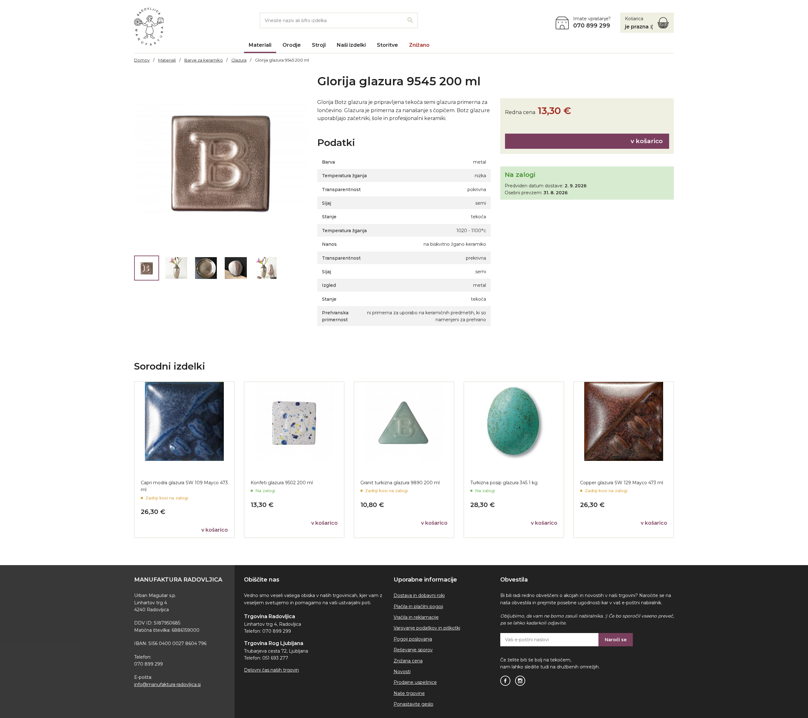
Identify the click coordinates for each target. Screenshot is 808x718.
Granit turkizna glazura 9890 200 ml (400, 483)
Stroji (319, 45)
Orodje (291, 45)
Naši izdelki (351, 45)
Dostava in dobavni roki (419, 595)
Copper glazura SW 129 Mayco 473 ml (621, 483)
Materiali (260, 45)
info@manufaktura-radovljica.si (167, 684)
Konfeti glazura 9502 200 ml (282, 483)
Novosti (402, 671)
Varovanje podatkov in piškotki (427, 628)
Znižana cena (408, 661)
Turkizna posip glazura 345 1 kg (504, 483)
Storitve (387, 45)
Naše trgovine (409, 693)
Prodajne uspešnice (415, 682)
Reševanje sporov (413, 650)
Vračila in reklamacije (416, 617)
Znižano (419, 45)
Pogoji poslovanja (413, 639)
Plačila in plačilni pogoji (418, 606)
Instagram (520, 681)
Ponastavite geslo (413, 704)
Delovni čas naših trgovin (271, 670)
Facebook (505, 681)
